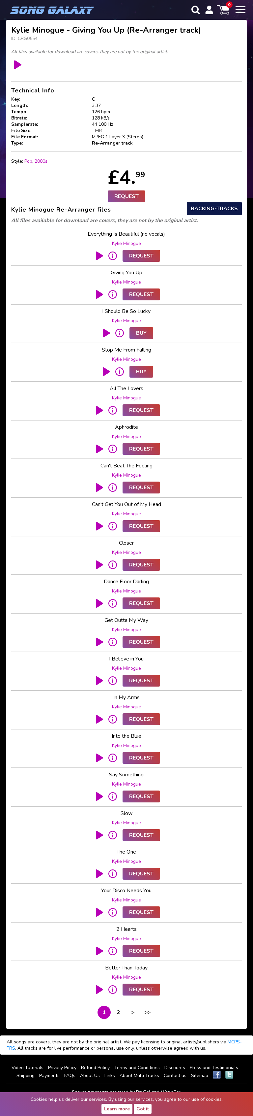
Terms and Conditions (137, 1068)
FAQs (69, 1075)
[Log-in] (209, 10)
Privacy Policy (62, 1068)
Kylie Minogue (126, 243)
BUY (141, 333)
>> (148, 1012)
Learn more (117, 1109)
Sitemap (199, 1075)
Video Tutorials (27, 1068)
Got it (142, 1109)
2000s (41, 161)
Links (109, 1075)
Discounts (174, 1068)
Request (126, 196)
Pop (28, 161)
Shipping (25, 1075)
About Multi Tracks (139, 1075)
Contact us (175, 1075)
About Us (90, 1075)
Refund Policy (95, 1068)
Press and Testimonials (214, 1068)
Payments (49, 1075)
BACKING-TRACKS (214, 208)
